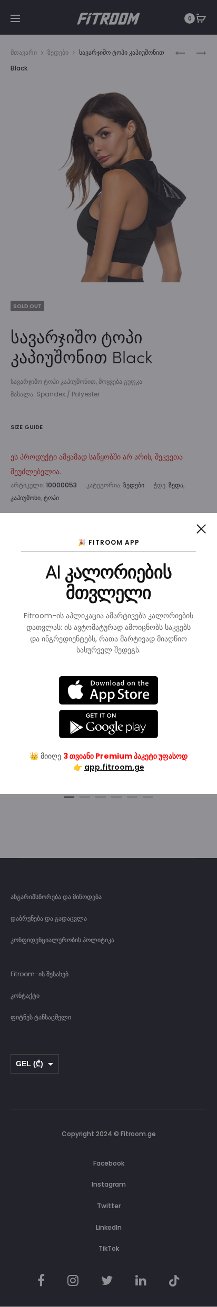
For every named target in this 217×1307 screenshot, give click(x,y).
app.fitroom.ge (114, 767)
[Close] (201, 529)
